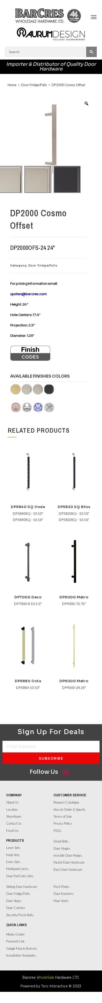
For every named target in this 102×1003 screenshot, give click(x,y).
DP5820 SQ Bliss (74, 507)
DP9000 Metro (73, 597)
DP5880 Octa (28, 681)
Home (12, 85)
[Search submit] (91, 51)
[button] (93, 17)
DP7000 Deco (28, 597)
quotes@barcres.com (28, 294)
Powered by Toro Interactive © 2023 (51, 986)
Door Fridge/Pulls (34, 85)
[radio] (38, 179)
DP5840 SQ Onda (28, 507)
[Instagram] (65, 772)
